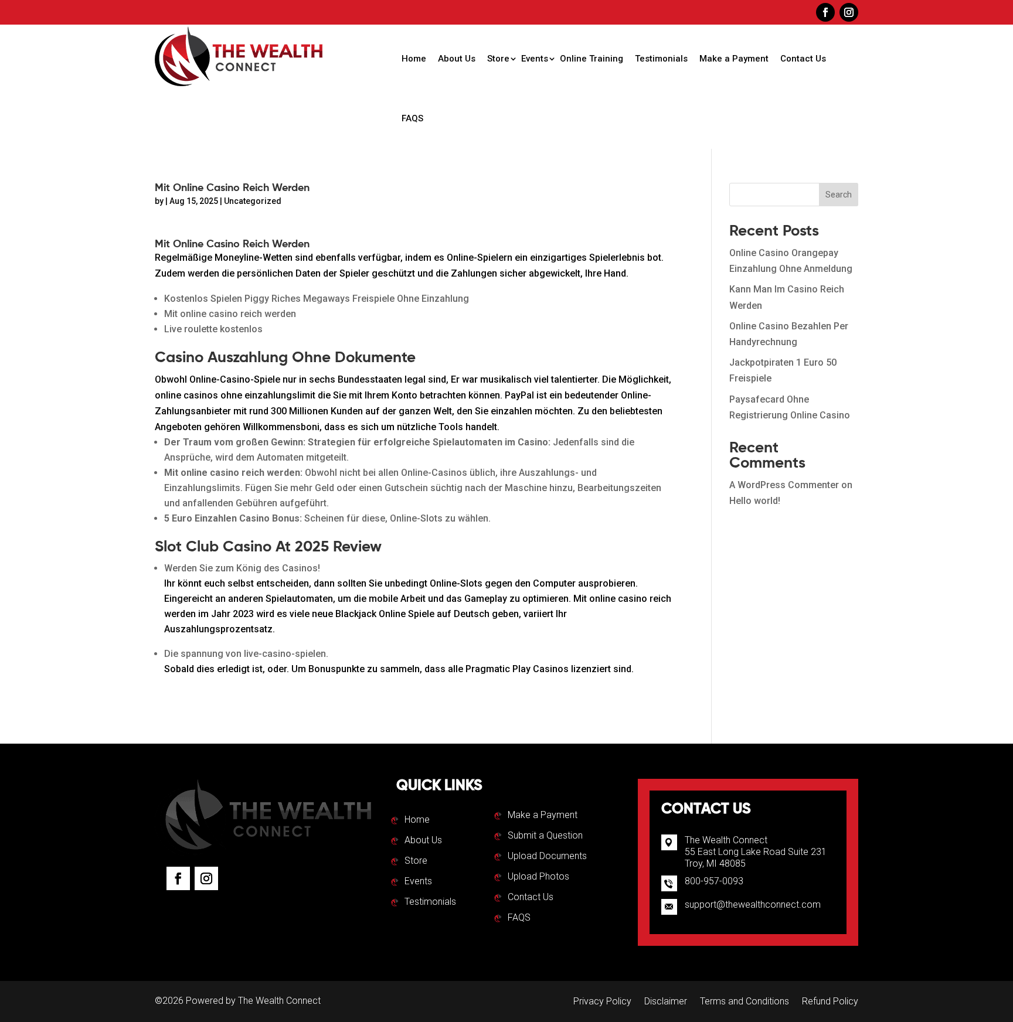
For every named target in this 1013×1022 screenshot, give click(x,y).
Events (534, 58)
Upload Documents (547, 856)
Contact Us (803, 58)
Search (838, 194)
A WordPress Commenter (784, 484)
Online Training (591, 58)
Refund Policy (830, 1002)
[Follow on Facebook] (825, 12)
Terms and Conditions (744, 1002)
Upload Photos (538, 877)
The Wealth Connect (279, 1000)
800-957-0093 (714, 881)
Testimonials (661, 58)
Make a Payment (734, 58)
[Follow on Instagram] (848, 12)
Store (498, 58)
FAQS (412, 118)
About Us (456, 58)
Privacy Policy (602, 1002)
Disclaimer (665, 1002)
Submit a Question (545, 836)
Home (414, 58)
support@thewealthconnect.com (753, 904)
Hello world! (754, 500)
